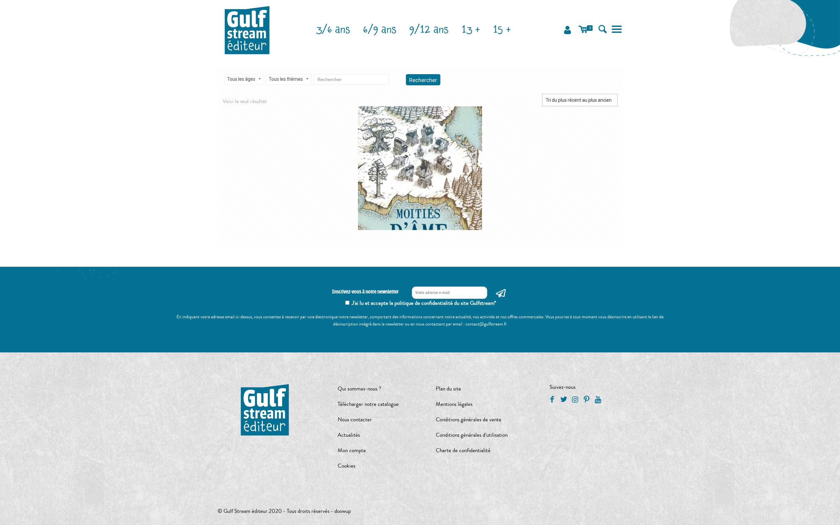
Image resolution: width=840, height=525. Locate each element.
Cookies (346, 466)
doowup (342, 511)
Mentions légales (454, 404)
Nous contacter (355, 419)
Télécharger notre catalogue (368, 404)
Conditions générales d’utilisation (472, 435)
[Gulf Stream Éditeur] (247, 29)
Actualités (349, 435)
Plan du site (448, 389)
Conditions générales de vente (468, 419)
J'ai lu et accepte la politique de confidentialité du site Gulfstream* (424, 303)
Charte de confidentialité (463, 450)
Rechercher (423, 80)
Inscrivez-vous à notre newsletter (365, 292)
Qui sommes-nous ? (359, 389)
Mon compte (352, 450)
